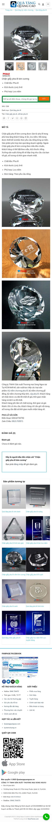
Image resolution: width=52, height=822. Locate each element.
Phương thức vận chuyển (13, 710)
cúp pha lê (34, 394)
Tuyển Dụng (33, 699)
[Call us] (17, 682)
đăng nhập (18, 464)
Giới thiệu (32, 695)
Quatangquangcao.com (12, 724)
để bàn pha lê (23, 114)
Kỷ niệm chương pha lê (18, 391)
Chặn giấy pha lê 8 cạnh (34, 575)
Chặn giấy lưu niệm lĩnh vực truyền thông (36, 639)
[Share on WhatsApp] (4, 119)
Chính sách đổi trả (10, 714)
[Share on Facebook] (8, 119)
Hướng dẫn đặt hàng (11, 706)
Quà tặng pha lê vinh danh (11, 512)
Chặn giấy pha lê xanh (10, 606)
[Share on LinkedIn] (26, 119)
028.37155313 (16, 797)
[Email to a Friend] (17, 119)
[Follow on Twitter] (8, 682)
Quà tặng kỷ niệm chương (24, 10)
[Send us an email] (13, 682)
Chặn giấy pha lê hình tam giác (13, 543)
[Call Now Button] (46, 816)
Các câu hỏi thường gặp (12, 699)
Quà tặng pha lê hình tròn (35, 606)
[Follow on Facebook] (4, 682)
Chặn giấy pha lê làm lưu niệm (36, 543)
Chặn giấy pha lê (11, 114)
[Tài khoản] (43, 4)
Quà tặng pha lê (41, 10)
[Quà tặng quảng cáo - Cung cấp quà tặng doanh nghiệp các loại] (23, 4)
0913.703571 (17, 421)
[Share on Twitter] (13, 119)
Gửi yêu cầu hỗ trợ (10, 703)
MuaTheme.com (33, 819)
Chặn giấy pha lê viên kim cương (13, 575)
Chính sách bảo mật (36, 703)
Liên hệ (31, 710)
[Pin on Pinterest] (21, 119)
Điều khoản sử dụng (36, 706)
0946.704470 (14, 691)
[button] (3, 4)
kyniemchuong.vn (10, 728)
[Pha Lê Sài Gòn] (6, 74)
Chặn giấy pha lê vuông (34, 512)
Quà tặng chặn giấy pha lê (11, 638)
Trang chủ (8, 10)
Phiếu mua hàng (35, 691)
